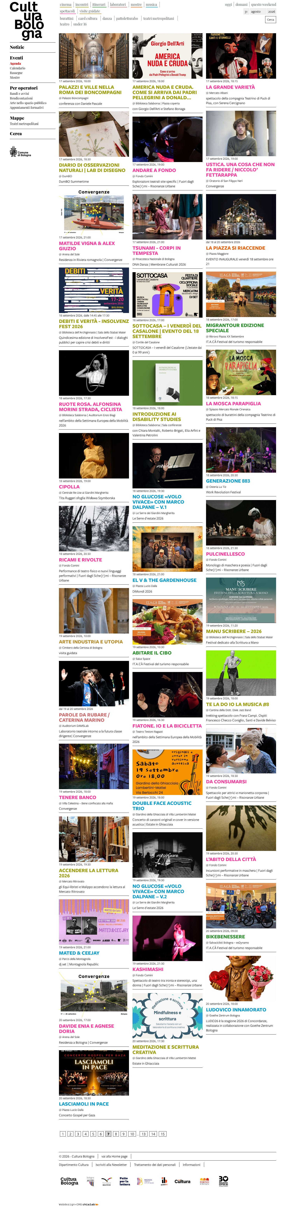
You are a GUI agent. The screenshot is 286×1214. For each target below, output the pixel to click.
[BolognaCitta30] (224, 1182)
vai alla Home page (114, 1156)
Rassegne (16, 72)
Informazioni (191, 1164)
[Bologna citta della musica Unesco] (145, 1182)
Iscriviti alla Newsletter (111, 1164)
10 (132, 1133)
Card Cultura (87, 18)
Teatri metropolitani (24, 123)
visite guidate (90, 10)
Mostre (15, 77)
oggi (228, 4)
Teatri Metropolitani (158, 18)
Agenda (15, 63)
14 (153, 1133)
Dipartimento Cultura (74, 1164)
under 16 (80, 23)
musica (151, 4)
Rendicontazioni (21, 98)
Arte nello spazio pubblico (28, 103)
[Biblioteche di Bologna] (107, 1182)
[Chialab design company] (79, 1201)
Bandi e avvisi (19, 93)
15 (163, 1133)
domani (241, 4)
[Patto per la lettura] (125, 1182)
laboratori (118, 4)
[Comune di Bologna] (20, 151)
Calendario (17, 68)
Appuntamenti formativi (27, 107)
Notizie (17, 46)
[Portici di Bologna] (204, 1182)
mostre (136, 4)
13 (144, 1133)
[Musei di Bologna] (90, 1182)
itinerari (98, 4)
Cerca (16, 133)
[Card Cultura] (182, 1182)
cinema (65, 4)
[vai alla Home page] (32, 21)
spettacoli (67, 10)
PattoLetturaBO (127, 18)
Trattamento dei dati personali (155, 1164)
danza (107, 18)
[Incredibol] (164, 1182)
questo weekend (263, 4)
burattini (66, 18)
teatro (64, 23)
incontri (81, 4)
